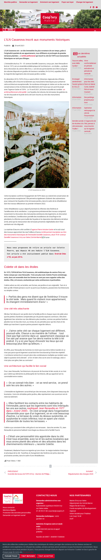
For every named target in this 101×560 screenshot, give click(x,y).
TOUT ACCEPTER (46, 556)
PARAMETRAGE (11, 556)
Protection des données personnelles (17, 513)
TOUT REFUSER (28, 556)
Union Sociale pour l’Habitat (80, 514)
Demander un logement (28, 2)
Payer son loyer (68, 2)
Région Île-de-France (77, 506)
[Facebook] (90, 7)
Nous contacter (9, 507)
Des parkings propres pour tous (89, 99)
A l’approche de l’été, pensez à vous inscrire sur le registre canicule (90, 126)
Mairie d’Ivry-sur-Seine (78, 501)
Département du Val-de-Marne (81, 503)
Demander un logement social (14, 515)
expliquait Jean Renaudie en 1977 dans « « (35, 409)
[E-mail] (96, 7)
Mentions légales (9, 510)
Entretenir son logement (49, 2)
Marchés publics (10, 2)
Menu (10, 30)
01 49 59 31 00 (42, 511)
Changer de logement (84, 2)
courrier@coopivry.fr (56, 511)
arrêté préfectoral (28, 56)
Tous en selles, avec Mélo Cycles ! (77, 63)
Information (76, 97)
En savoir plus (28, 552)
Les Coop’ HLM (75, 516)
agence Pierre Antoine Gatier (42, 230)
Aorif (71, 519)
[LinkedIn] (93, 7)
